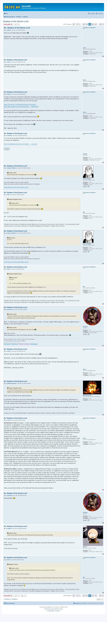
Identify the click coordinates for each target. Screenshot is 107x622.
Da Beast (85, 326)
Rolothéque (7, 148)
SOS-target (34, 344)
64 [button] (86, 24)
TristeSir (85, 153)
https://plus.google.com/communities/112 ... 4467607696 (21, 106)
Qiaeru (61, 608)
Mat (84, 212)
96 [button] (100, 24)
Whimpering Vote (87, 395)
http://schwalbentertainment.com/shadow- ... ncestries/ (20, 144)
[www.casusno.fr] (12, 6)
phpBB (48, 607)
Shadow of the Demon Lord (15, 21)
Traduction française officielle (51, 608)
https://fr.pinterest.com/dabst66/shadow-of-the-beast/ (20, 104)
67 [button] (96, 24)
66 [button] (93, 24)
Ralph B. (85, 546)
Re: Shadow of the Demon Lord (17, 28)
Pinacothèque (14, 344)
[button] (73, 24)
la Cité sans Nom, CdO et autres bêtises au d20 (16, 187)
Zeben (84, 47)
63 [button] (83, 24)
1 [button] (79, 24)
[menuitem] (6, 13)
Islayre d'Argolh (87, 178)
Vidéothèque (7, 344)
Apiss (15, 339)
